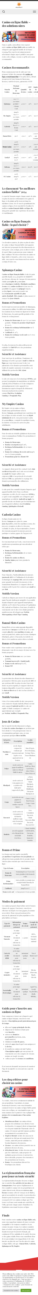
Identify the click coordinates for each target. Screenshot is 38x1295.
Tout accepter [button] (26, 1290)
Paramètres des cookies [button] (11, 1290)
